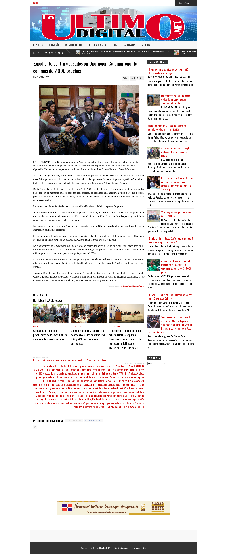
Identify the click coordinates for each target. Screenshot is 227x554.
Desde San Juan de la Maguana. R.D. (130, 548)
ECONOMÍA (54, 45)
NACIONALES (129, 45)
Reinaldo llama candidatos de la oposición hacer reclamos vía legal (169, 71)
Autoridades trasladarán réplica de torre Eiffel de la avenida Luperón (176, 152)
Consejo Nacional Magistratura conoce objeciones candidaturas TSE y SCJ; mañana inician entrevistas (88, 337)
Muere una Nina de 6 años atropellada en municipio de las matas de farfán (166, 127)
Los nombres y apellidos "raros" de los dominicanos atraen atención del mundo (176, 99)
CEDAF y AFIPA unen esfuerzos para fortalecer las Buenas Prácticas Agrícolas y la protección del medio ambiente (82, 52)
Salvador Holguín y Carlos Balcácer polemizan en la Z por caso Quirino (170, 296)
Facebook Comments (93, 421)
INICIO (35, 3)
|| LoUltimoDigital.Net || (104, 548)
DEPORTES (38, 45)
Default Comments (74, 421)
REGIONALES (147, 45)
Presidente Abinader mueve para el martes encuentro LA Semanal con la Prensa (71, 360)
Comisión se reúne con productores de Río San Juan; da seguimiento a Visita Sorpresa (50, 334)
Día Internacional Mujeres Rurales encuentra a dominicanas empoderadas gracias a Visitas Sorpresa (177, 183)
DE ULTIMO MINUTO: (48, 52)
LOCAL (115, 45)
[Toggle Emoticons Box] (35, 427)
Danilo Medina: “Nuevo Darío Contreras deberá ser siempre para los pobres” (171, 240)
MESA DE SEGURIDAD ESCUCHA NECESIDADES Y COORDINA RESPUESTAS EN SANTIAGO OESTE (178, 52)
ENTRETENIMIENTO (73, 45)
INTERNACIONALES (97, 45)
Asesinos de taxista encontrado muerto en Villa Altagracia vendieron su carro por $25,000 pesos (176, 266)
